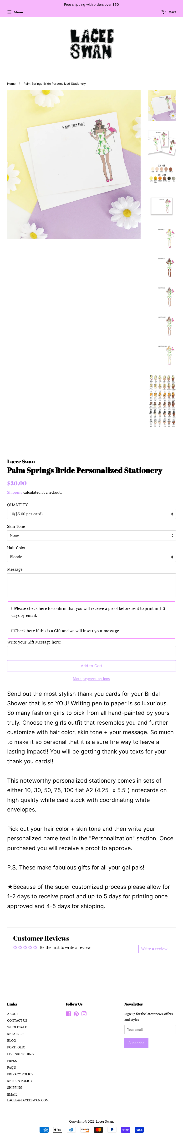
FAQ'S (11, 1067)
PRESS (12, 1060)
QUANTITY (17, 505)
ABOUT (12, 1013)
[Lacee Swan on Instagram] (83, 1014)
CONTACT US (17, 1020)
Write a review (154, 949)
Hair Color (16, 547)
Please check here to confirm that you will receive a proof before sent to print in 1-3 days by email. (88, 612)
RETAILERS (16, 1033)
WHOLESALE (17, 1027)
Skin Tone (16, 526)
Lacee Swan (104, 1121)
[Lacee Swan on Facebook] (68, 1014)
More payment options (91, 678)
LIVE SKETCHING (20, 1054)
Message (15, 569)
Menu (18, 12)
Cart (172, 12)
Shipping (14, 492)
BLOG (11, 1040)
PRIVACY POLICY (20, 1074)
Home (11, 83)
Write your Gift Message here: (34, 642)
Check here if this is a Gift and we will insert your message (67, 630)
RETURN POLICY (19, 1080)
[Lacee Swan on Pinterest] (76, 1014)
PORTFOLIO (16, 1047)
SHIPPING (14, 1087)
